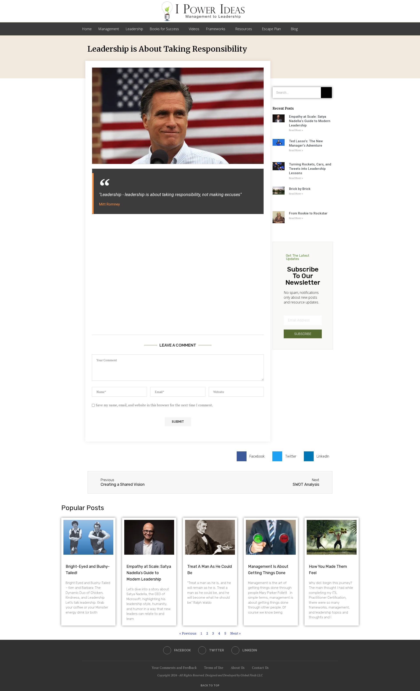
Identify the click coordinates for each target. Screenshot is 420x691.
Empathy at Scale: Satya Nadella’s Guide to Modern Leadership (309, 121)
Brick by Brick (299, 189)
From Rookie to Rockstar (308, 213)
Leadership (134, 28)
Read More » (296, 130)
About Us (238, 667)
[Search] (336, 29)
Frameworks (215, 28)
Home (87, 28)
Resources (243, 28)
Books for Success (164, 28)
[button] (252, 456)
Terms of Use (213, 667)
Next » (235, 633)
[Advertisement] (178, 277)
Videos (194, 28)
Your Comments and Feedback (174, 667)
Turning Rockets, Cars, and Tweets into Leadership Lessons (310, 168)
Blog (294, 28)
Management (108, 28)
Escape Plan (271, 28)
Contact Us (260, 667)
